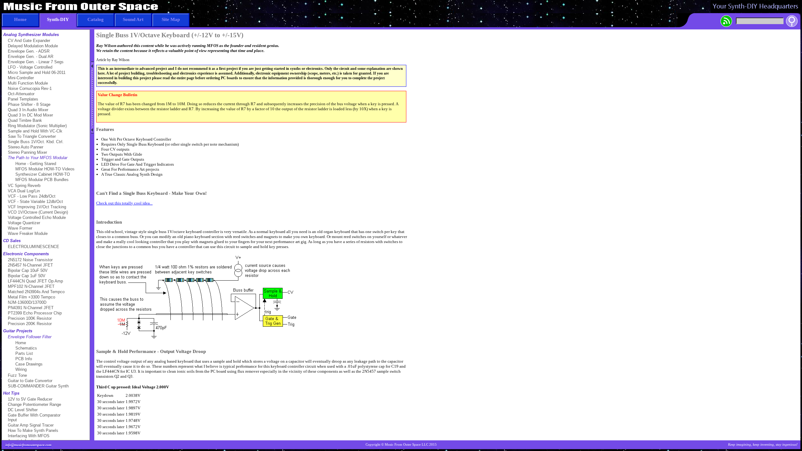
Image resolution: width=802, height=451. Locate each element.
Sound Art (133, 19)
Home (20, 19)
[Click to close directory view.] (92, 97)
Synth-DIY (58, 19)
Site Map (171, 19)
